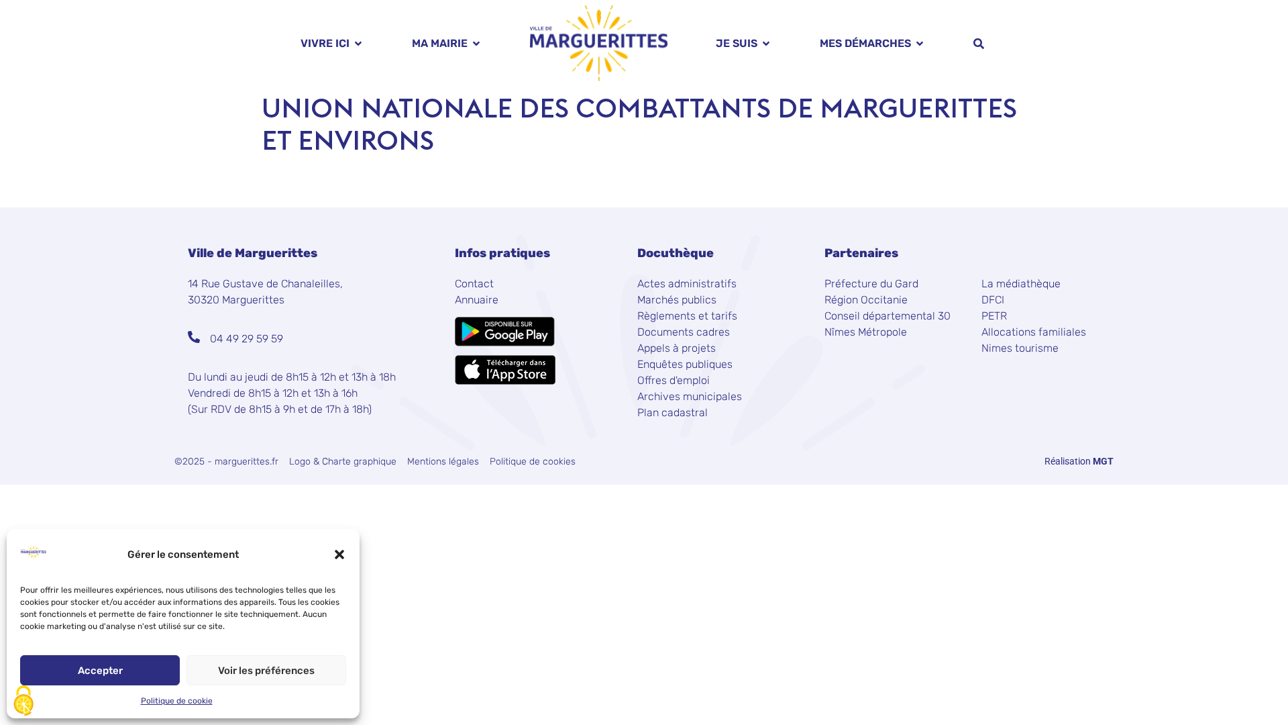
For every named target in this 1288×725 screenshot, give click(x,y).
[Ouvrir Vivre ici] (358, 44)
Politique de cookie (177, 701)
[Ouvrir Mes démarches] (919, 44)
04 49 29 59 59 (246, 338)
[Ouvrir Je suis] (766, 44)
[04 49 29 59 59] (194, 337)
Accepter (100, 671)
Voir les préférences (266, 671)
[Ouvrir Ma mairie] (476, 44)
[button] (339, 554)
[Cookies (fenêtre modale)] (23, 702)
